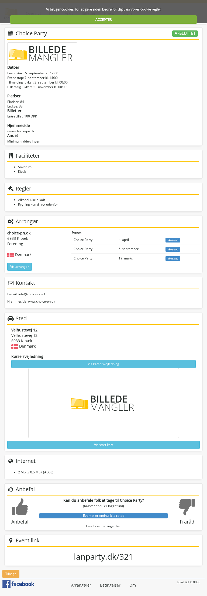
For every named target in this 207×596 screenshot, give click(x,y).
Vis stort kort (103, 444)
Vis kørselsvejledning (103, 364)
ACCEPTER (103, 19)
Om (132, 585)
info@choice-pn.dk (32, 294)
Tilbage (10, 573)
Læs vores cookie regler (142, 9)
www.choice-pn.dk (20, 131)
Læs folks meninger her (103, 526)
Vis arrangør (19, 266)
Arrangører (81, 585)
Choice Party (83, 239)
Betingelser (110, 585)
